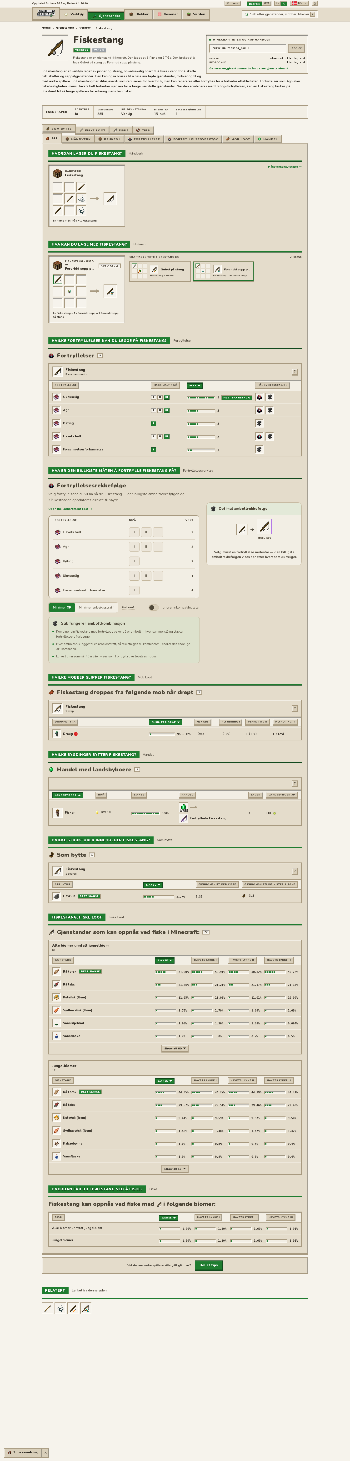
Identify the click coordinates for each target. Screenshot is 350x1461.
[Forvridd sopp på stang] (86, 1308)
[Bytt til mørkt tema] (277, 3)
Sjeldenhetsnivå (133, 109)
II (146, 532)
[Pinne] (47, 1308)
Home (46, 28)
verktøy (84, 28)
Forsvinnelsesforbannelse (83, 449)
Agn (66, 410)
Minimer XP (62, 607)
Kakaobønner (73, 1143)
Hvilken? (128, 607)
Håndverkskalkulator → (285, 167)
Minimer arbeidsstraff (96, 607)
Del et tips (209, 1265)
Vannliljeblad (73, 1023)
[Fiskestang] (264, 526)
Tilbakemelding (25, 1452)
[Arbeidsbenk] (57, 173)
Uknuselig (105, 109)
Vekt (189, 520)
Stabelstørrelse (188, 109)
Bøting (68, 423)
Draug (68, 734)
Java (266, 3)
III (158, 532)
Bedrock (254, 4)
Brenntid (161, 109)
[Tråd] (60, 1308)
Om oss (232, 3)
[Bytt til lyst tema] (283, 3)
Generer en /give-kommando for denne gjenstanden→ (248, 68)
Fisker (70, 813)
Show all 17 (173, 1169)
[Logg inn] (315, 3)
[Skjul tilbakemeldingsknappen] (45, 1452)
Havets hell (72, 436)
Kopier (296, 48)
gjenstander (65, 28)
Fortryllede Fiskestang (208, 818)
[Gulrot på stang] (73, 1308)
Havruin (69, 896)
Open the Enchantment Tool (70, 509)
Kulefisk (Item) (74, 997)
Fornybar (82, 109)
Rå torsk (69, 972)
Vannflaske (71, 1036)
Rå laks (69, 984)
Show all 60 (173, 1048)
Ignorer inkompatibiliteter (181, 607)
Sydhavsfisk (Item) (77, 1010)
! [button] (75, 734)
